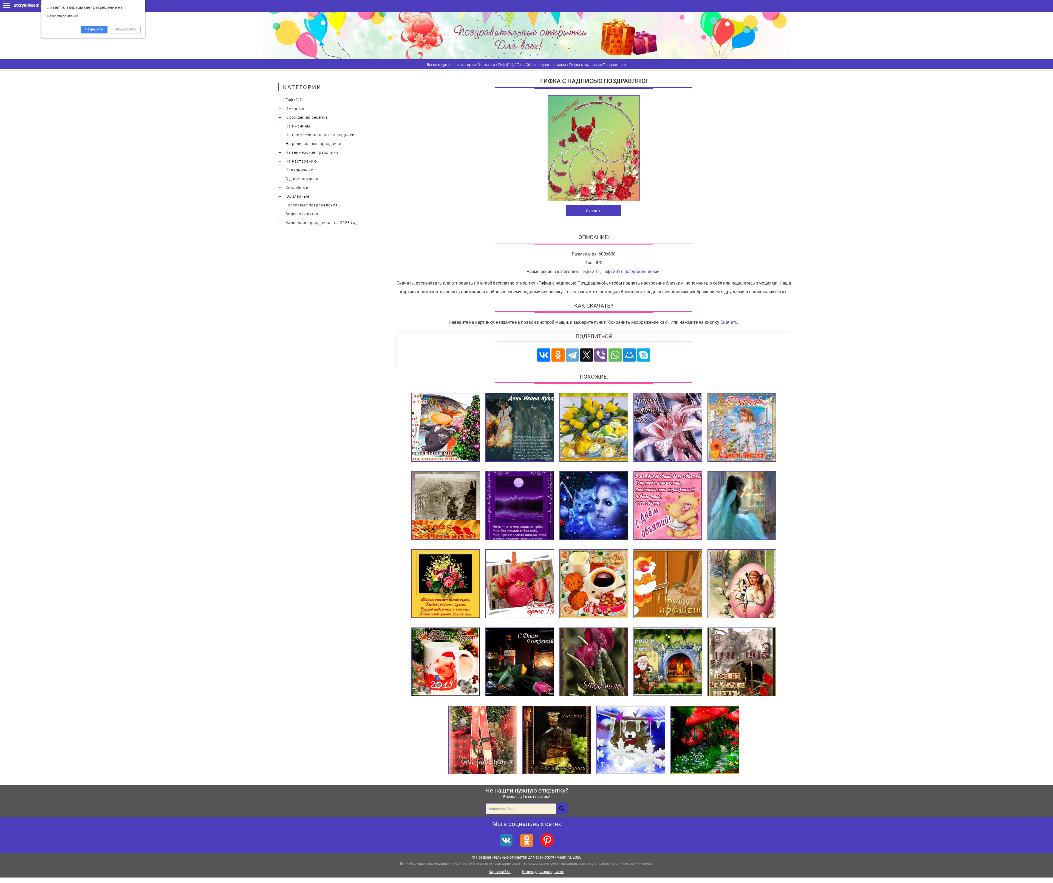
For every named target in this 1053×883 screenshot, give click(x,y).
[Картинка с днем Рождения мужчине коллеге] (519, 662)
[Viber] (600, 355)
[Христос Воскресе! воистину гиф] (741, 584)
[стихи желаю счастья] (445, 584)
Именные (294, 108)
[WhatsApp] (615, 355)
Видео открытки (301, 214)
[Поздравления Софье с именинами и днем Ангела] (741, 427)
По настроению (301, 161)
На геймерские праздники (311, 152)
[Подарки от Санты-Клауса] (667, 662)
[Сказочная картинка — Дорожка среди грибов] (704, 740)
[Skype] (643, 355)
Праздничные (299, 170)
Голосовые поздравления (311, 205)
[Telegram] (572, 355)
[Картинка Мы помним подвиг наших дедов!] (445, 506)
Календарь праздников (543, 872)
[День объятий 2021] (667, 506)
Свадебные (296, 187)
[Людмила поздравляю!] (593, 662)
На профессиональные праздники (320, 135)
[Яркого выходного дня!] (667, 427)
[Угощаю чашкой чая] (593, 584)
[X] (586, 355)
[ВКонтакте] (543, 355)
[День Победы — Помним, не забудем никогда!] (741, 662)
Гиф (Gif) (294, 100)
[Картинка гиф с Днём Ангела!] (741, 506)
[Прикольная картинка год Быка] (445, 427)
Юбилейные (297, 196)
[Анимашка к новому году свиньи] (445, 662)
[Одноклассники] (558, 355)
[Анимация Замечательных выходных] (482, 740)
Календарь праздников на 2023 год (321, 222)
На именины (297, 126)
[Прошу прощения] (667, 584)
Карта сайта (500, 872)
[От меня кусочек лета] (519, 584)
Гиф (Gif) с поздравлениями (630, 271)
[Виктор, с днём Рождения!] (556, 740)
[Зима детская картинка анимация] (630, 740)
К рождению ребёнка (306, 117)
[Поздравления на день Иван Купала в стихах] (519, 427)
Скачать (593, 211)
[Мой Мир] (629, 355)
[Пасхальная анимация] (593, 427)
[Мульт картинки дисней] (593, 506)
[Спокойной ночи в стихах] (519, 506)
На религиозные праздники (313, 143)
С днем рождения (303, 179)
